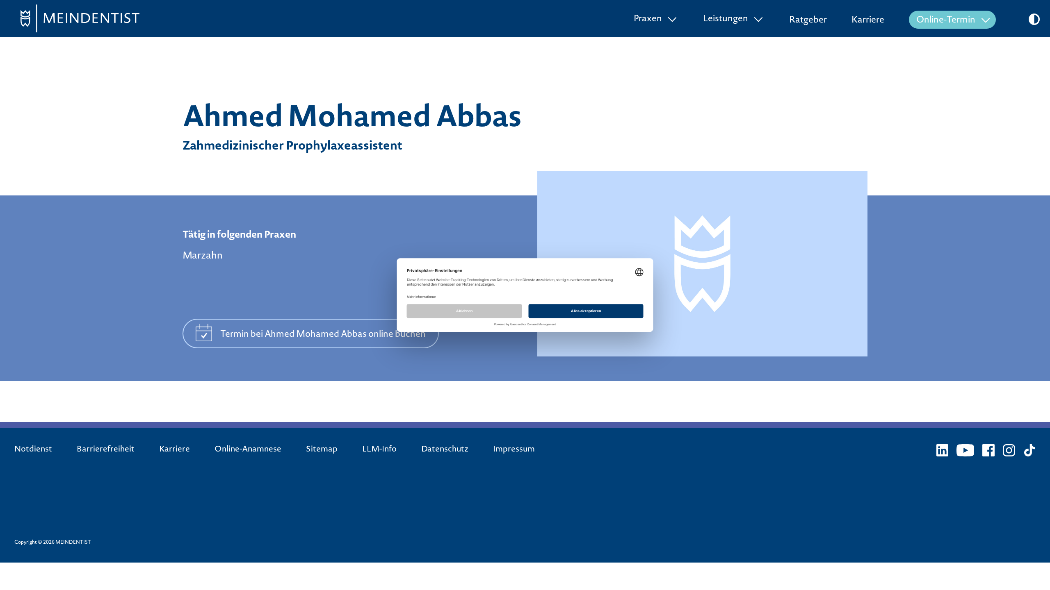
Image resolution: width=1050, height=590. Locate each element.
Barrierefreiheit (106, 450)
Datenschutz (444, 450)
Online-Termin (945, 20)
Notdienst (33, 450)
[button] (1034, 19)
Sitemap (322, 450)
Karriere (867, 20)
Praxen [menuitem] (648, 19)
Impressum (514, 450)
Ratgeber (808, 20)
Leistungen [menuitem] (725, 19)
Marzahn (203, 256)
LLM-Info (379, 450)
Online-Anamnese (248, 450)
